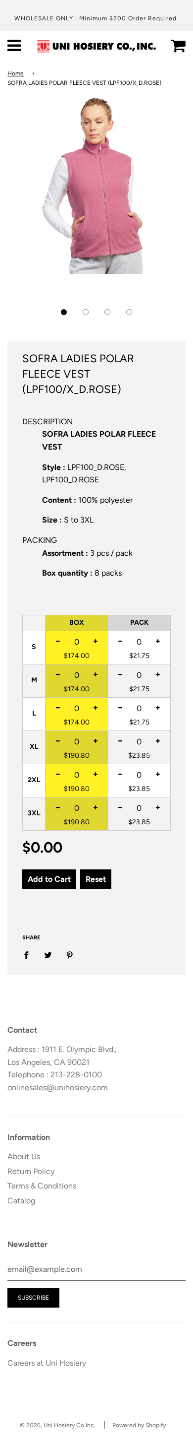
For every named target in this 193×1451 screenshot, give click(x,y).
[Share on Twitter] (48, 954)
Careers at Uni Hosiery (46, 1363)
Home (15, 73)
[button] (64, 312)
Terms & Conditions (41, 1185)
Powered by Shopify (139, 1425)
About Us (23, 1156)
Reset (96, 879)
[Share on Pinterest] (70, 954)
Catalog (21, 1200)
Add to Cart (49, 879)
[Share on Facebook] (29, 954)
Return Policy (30, 1171)
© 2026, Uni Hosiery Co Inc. (57, 1425)
